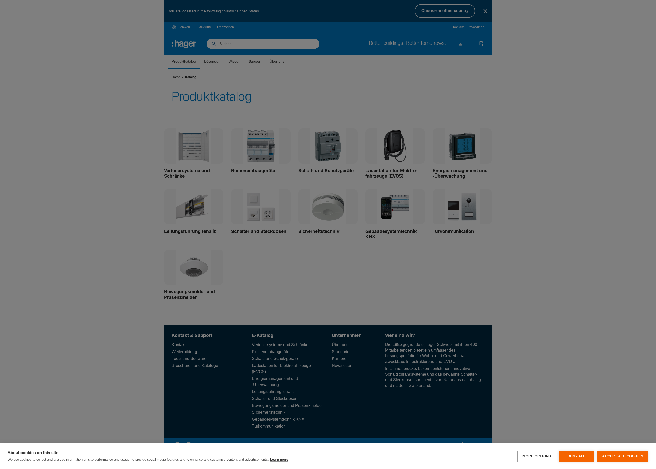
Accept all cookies (622, 456)
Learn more (279, 459)
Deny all (577, 456)
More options (536, 456)
